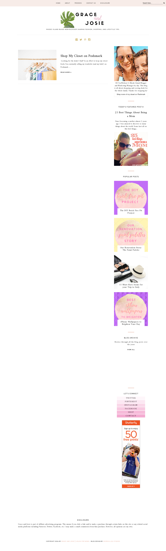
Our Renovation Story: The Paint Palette (131, 249)
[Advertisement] (131, 369)
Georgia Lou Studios (111, 541)
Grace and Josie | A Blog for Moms (75, 541)
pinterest (131, 401)
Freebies (78, 3)
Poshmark (141, 94)
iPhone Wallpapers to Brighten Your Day (131, 323)
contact (131, 415)
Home (58, 3)
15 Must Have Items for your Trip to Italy (131, 286)
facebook (131, 408)
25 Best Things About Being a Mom (131, 114)
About (67, 3)
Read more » (66, 72)
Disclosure (105, 3)
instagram (131, 405)
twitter (131, 398)
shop (131, 412)
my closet (131, 94)
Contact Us (91, 3)
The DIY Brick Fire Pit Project (131, 212)
